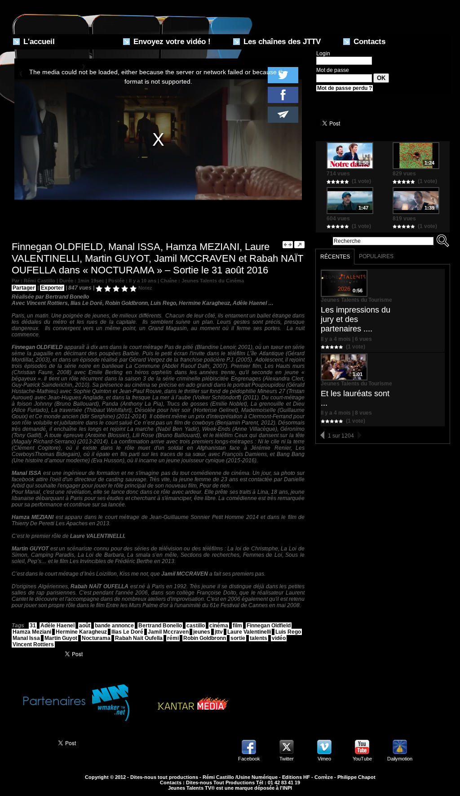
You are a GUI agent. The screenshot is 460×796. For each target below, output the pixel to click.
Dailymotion (399, 758)
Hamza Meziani (32, 632)
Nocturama (96, 638)
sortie (237, 638)
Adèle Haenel (57, 625)
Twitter (286, 758)
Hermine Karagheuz (81, 632)
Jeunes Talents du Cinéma (212, 280)
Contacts (368, 41)
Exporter (52, 288)
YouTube (362, 758)
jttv (219, 632)
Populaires (376, 256)
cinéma (218, 625)
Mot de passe (332, 70)
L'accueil (38, 41)
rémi (173, 638)
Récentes (335, 257)
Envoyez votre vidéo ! (171, 41)
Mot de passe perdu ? (344, 88)
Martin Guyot (60, 638)
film (237, 625)
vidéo (279, 638)
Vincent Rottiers (33, 644)
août (84, 625)
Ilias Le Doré (127, 632)
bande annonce (114, 625)
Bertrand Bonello (160, 625)
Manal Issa (26, 638)
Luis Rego (288, 632)
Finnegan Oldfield (269, 625)
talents (258, 638)
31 (33, 625)
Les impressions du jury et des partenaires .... (355, 319)
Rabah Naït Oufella (139, 638)
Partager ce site (30, 742)
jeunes (201, 632)
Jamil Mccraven (168, 632)
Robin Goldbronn (204, 638)
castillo (195, 625)
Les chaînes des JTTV (281, 41)
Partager (24, 288)
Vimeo (324, 758)
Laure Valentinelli (249, 632)
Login (323, 53)
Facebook (249, 758)
